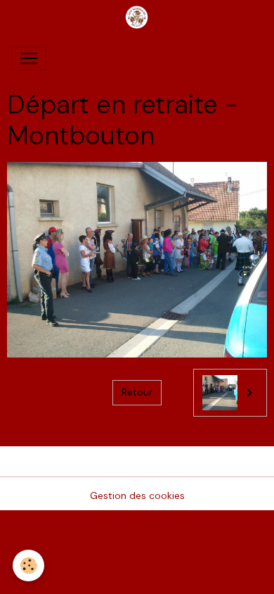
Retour (137, 392)
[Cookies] (28, 565)
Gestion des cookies (137, 495)
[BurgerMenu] (28, 58)
